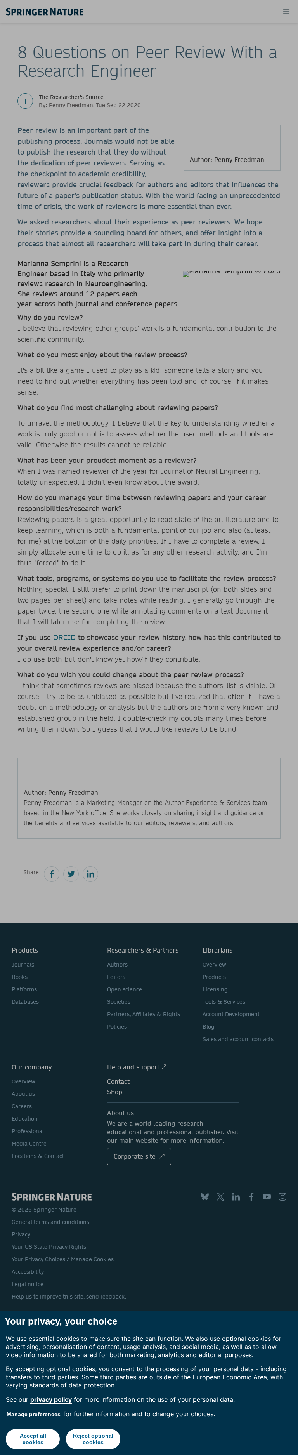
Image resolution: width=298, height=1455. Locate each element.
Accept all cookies (33, 1438)
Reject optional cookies (93, 1438)
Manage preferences (34, 1414)
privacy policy (51, 1399)
